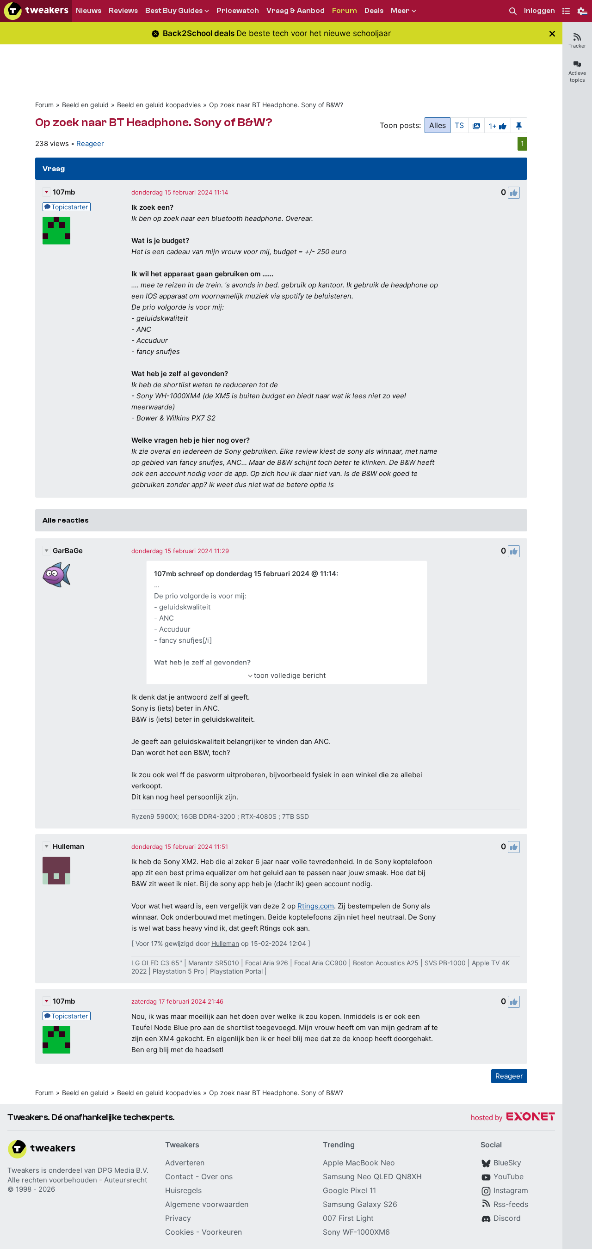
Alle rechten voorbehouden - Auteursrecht (77, 1180)
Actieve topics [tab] (577, 76)
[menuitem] (513, 11)
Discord (507, 1218)
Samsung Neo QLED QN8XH (372, 1176)
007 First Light (348, 1218)
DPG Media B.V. (123, 1170)
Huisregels (183, 1190)
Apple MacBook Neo (359, 1162)
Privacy (178, 1218)
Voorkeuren (222, 1232)
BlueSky (507, 1162)
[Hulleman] (56, 870)
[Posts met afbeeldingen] (476, 125)
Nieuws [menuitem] (88, 10)
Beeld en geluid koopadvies (159, 105)
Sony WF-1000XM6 (356, 1232)
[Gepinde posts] (519, 125)
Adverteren (184, 1162)
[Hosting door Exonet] (513, 1118)
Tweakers (23, 1170)
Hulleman (68, 846)
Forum (44, 105)
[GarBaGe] (56, 575)
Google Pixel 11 (349, 1190)
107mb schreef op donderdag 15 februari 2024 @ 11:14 (245, 573)
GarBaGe (68, 550)
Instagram (510, 1190)
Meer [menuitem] (400, 10)
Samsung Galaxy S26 (360, 1204)
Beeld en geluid (85, 105)
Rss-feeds (510, 1204)
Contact (179, 1176)
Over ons (217, 1176)
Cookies (179, 1232)
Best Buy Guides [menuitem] (174, 10)
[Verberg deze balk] (552, 33)
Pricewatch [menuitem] (237, 10)
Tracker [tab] (577, 46)
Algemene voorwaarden (206, 1204)
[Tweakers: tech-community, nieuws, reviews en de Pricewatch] (36, 11)
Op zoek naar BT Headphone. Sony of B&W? (276, 105)
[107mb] (56, 230)
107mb (64, 192)
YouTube (508, 1176)
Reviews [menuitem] (123, 10)
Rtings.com (315, 906)
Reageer (90, 143)
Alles (437, 125)
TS (459, 125)
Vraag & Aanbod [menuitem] (295, 10)
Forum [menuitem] (344, 10)
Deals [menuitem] (373, 10)
